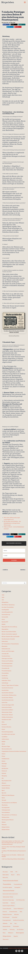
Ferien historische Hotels (10, 880)
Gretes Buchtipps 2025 (8, 705)
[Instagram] (19, 951)
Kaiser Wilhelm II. (19, 908)
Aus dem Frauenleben (8, 607)
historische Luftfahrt (7, 709)
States (3, 797)
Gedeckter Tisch (6, 680)
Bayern (12, 874)
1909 (3, 597)
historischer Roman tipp (8, 900)
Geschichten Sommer (7, 692)
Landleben (4, 736)
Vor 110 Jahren (20, 929)
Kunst (3, 729)
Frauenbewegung (6, 670)
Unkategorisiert (6, 810)
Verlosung (12, 929)
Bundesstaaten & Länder (8, 639)
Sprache (4, 793)
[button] (6, 24)
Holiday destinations (7, 717)
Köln (21, 911)
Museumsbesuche (7, 749)
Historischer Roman (7, 714)
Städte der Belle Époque (8, 795)
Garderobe (5, 675)
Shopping (4, 775)
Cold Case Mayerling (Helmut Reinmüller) (13, 859)
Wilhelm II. (10, 932)
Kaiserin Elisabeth (7, 908)
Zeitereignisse (20, 932)
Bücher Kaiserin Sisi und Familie (10, 636)
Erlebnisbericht (6, 648)
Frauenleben (5, 673)
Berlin (18, 874)
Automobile (5, 617)
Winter (4, 822)
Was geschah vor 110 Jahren (9, 814)
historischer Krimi (8, 897)
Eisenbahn (4, 646)
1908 (3, 595)
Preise (3, 756)
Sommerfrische (6, 785)
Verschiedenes (6, 812)
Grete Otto (4, 702)
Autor (3, 619)
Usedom (5, 929)
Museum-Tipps (6, 746)
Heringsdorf (17, 887)
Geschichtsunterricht (7, 700)
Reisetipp (4, 763)
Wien (4, 932)
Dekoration (5, 641)
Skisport (4, 783)
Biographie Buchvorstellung (9, 626)
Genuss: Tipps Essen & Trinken (10, 685)
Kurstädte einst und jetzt (8, 734)
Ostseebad (14, 917)
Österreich (5, 939)
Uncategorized (5, 807)
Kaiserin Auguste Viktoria (9, 905)
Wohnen (4, 824)
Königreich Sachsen (7, 914)
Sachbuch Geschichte (18, 920)
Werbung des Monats (8, 819)
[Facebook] (16, 951)
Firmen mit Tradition (7, 661)
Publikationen (5, 758)
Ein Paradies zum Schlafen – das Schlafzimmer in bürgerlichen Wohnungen (12, 523)
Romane (4, 766)
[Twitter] (22, 951)
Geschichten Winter (7, 697)
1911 (3, 600)
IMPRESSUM (10, 948)
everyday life (5, 653)
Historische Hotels (8, 890)
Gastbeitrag (5, 678)
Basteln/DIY (5, 621)
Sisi (3, 778)
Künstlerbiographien (7, 731)
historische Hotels (7, 707)
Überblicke (5, 805)
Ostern (3, 753)
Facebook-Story (6, 656)
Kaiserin (13, 902)
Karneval (4, 724)
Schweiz (4, 773)
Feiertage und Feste (7, 658)
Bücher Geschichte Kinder (9, 631)
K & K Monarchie (20, 900)
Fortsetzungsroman (7, 663)
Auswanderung (6, 614)
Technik (4, 800)
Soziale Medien (6, 788)
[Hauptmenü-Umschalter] (25, 2)
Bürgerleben (7, 2)
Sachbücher (5, 768)
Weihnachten (5, 817)
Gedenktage (5, 683)
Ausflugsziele (5, 609)
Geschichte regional (7, 887)
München (16, 914)
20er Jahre (5, 871)
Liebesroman (5, 739)
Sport (3, 790)
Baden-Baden (6, 874)
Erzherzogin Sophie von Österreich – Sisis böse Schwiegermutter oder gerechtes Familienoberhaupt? (13, 842)
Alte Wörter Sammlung (8, 604)
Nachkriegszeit (6, 917)
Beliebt (3, 624)
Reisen (3, 761)
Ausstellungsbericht (7, 612)
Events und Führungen (8, 651)
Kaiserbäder (5, 902)
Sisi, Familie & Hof (6, 780)
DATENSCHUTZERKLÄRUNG (18, 948)
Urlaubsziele (16, 926)
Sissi (15, 923)
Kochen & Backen (6, 727)
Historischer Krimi (7, 712)
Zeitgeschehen (6, 827)
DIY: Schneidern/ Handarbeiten (10, 643)
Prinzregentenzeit (7, 920)
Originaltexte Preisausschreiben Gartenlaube (14, 751)
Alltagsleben (5, 602)
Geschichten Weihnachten (9, 695)
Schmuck (4, 771)
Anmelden (14, 560)
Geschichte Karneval (7, 687)
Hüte (3, 722)
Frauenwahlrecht (18, 884)
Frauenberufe (5, 668)
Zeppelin (16, 936)
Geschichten (5, 690)
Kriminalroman (13, 911)
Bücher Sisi (5, 877)
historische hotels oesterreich (10, 893)
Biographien (5, 629)
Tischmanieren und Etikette (9, 802)
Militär (3, 741)
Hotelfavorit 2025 (6, 719)
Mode (3, 744)
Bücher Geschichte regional (9, 634)
